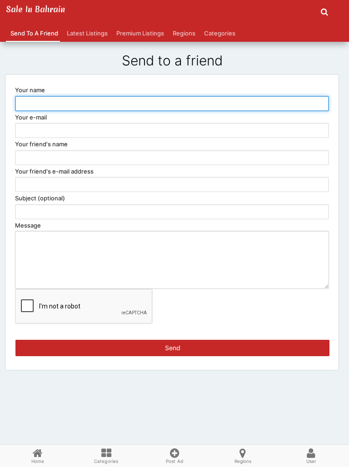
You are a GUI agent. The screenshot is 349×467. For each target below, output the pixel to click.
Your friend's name (41, 144)
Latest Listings (86, 33)
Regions (182, 33)
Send (172, 348)
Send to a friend (33, 33)
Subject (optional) (40, 198)
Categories (218, 33)
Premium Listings (139, 33)
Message (28, 225)
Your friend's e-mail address (54, 171)
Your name (30, 90)
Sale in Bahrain (35, 9)
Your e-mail (31, 117)
